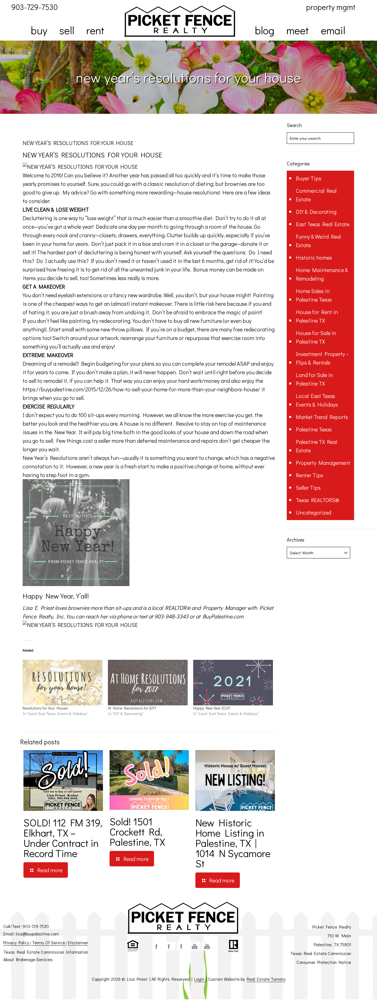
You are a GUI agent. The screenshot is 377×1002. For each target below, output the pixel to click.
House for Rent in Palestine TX (317, 316)
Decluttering (37, 218)
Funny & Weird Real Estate (318, 241)
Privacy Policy (16, 942)
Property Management (323, 462)
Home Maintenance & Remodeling (322, 274)
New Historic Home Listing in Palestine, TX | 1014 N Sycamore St (232, 843)
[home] (179, 21)
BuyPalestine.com (223, 616)
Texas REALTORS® (317, 499)
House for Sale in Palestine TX (316, 337)
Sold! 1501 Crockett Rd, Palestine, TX (137, 831)
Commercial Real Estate (316, 195)
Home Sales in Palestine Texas (314, 295)
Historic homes (314, 257)
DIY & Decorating (316, 211)
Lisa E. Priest (39, 607)
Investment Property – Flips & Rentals (322, 358)
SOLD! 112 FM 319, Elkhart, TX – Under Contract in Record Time (62, 838)
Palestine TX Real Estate (316, 446)
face (157, 946)
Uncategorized (313, 512)
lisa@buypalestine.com (37, 934)
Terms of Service (48, 942)
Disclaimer (78, 942)
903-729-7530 (36, 926)
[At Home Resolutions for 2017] (148, 682)
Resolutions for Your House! (45, 708)
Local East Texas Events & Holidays (317, 400)
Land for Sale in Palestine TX (314, 379)
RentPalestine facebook (182, 946)
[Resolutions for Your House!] (62, 682)
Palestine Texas (314, 429)
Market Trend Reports (322, 416)
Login (200, 979)
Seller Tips (308, 487)
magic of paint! (244, 312)
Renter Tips (309, 475)
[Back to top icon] (350, 990)
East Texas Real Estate (322, 224)
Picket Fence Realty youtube (207, 946)
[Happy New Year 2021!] (233, 682)
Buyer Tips (308, 178)
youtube (195, 946)
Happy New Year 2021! (211, 708)
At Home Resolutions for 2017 (132, 708)
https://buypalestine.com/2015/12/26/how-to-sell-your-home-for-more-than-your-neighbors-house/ (141, 389)
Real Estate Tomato (266, 979)
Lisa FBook (170, 946)
